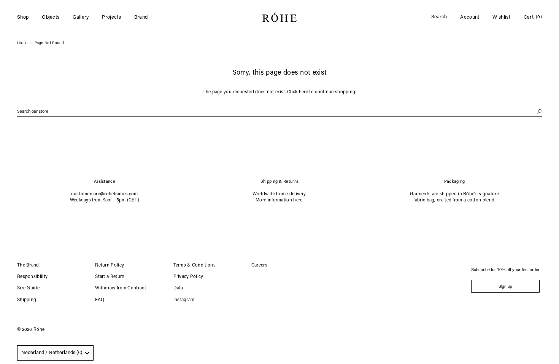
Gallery (81, 17)
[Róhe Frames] (279, 19)
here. (298, 200)
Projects (111, 17)
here (303, 92)
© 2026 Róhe (30, 329)
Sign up (505, 286)
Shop (23, 17)
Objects (50, 17)
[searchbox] (279, 112)
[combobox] (55, 353)
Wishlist (501, 17)
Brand (141, 17)
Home (22, 43)
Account (469, 17)
